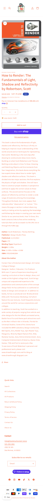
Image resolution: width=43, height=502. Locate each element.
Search (7, 386)
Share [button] (6, 362)
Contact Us (9, 422)
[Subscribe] (32, 463)
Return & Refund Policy (13, 402)
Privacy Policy (10, 412)
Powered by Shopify (29, 498)
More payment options (21, 137)
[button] (4, 8)
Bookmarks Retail (17, 498)
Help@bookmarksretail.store (16, 441)
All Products (9, 397)
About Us (8, 428)
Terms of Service (11, 417)
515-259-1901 (10, 444)
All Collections (10, 391)
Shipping (4, 97)
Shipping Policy (10, 407)
